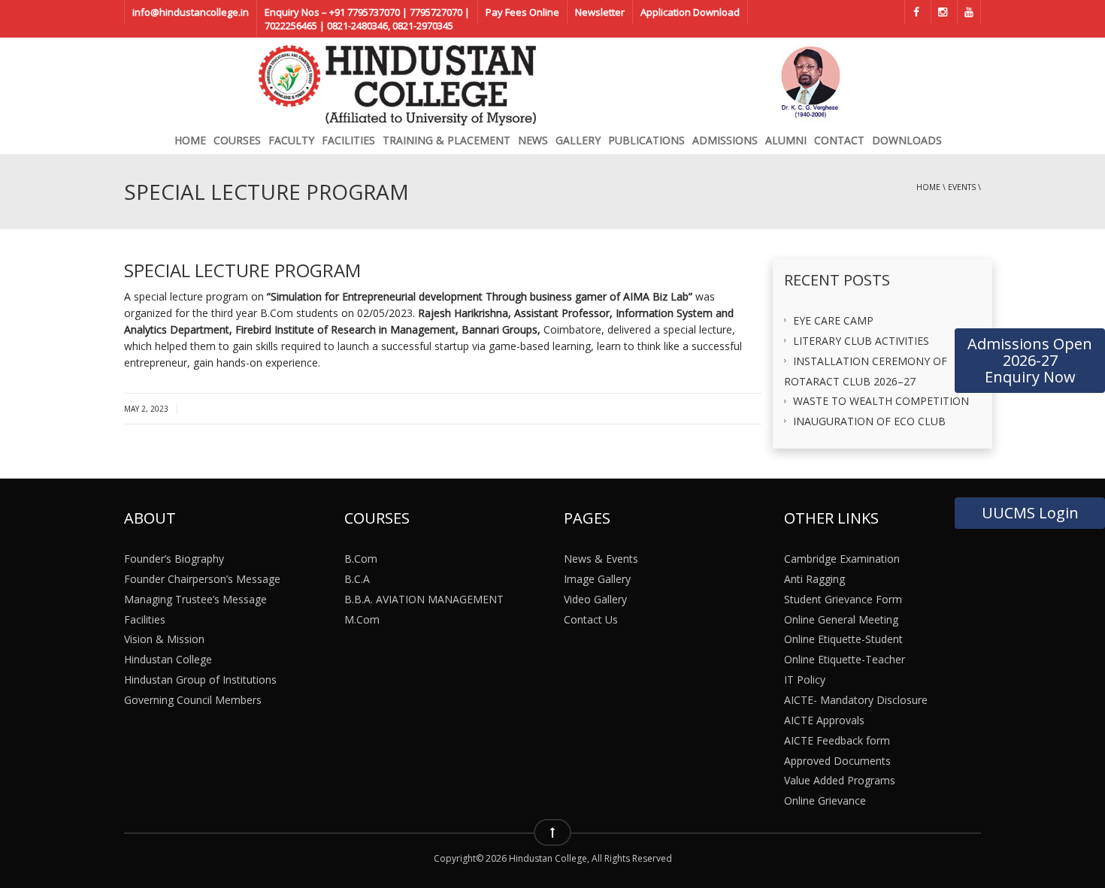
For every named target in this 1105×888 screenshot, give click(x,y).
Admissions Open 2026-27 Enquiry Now (1029, 360)
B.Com (360, 558)
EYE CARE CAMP (833, 320)
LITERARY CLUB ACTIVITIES (861, 341)
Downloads (907, 140)
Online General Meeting (841, 619)
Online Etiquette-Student (843, 639)
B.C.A (357, 579)
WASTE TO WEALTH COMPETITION (881, 401)
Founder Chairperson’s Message (202, 579)
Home (190, 140)
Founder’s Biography (174, 558)
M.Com (362, 619)
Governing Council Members (193, 700)
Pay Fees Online (522, 12)
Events (962, 187)
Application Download (690, 12)
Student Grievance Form (843, 598)
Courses (237, 140)
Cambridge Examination (842, 558)
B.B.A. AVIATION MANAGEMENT (424, 598)
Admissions (725, 140)
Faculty (291, 140)
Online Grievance (825, 800)
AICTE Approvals (824, 719)
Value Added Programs (839, 780)
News (533, 140)
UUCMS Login (1030, 513)
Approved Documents (837, 760)
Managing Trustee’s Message (195, 598)
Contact (839, 140)
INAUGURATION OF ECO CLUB (869, 421)
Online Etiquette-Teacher (844, 659)
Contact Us (591, 619)
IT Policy (804, 679)
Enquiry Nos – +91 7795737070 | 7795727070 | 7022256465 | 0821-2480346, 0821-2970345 (367, 18)
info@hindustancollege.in (190, 12)
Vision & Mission (164, 639)
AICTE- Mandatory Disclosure (856, 700)
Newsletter (600, 12)
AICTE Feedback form (837, 739)
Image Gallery (597, 579)
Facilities (348, 140)
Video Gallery (595, 598)
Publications (646, 140)
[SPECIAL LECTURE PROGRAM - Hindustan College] (552, 81)
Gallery (578, 140)
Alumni (786, 140)
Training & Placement (446, 140)
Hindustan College (168, 659)
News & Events (601, 558)
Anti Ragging (814, 579)
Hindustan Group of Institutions (200, 679)
